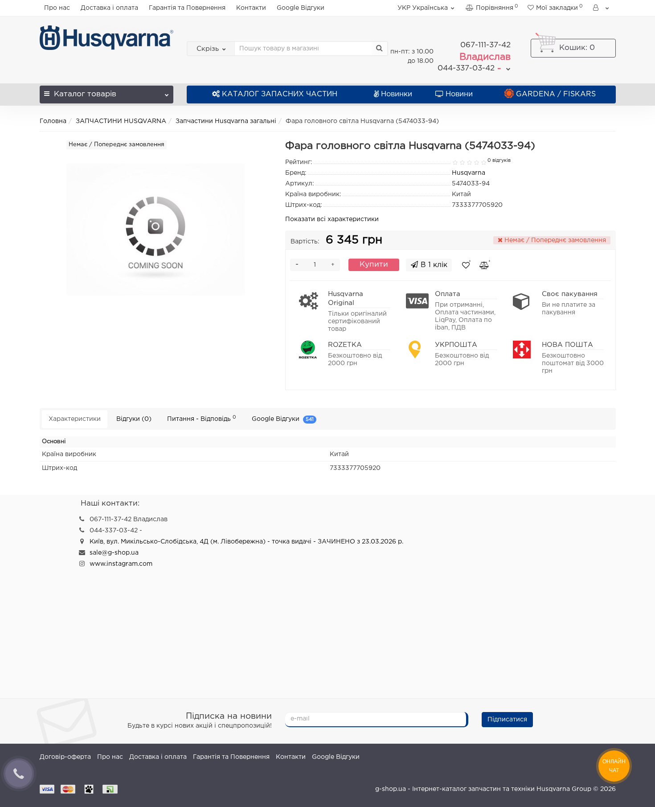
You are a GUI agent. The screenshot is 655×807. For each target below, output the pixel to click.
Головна (53, 121)
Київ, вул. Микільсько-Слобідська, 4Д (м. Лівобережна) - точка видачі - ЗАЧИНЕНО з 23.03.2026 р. (246, 541)
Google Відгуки (300, 8)
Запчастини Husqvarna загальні (226, 121)
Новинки (396, 94)
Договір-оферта (65, 757)
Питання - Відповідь (201, 418)
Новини (459, 94)
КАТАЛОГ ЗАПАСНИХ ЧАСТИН (279, 94)
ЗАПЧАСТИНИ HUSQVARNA (121, 121)
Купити (374, 264)
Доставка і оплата (109, 8)
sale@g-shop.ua (114, 553)
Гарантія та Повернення (187, 8)
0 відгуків (499, 160)
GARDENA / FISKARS (556, 94)
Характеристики (75, 419)
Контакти (251, 8)
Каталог (85, 94)
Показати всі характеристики (332, 219)
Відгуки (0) (133, 419)
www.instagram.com (121, 564)
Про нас (57, 8)
